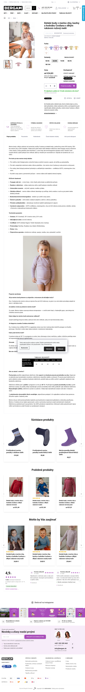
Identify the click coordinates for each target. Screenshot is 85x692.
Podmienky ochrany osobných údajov (33, 664)
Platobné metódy (50, 668)
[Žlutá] (76, 48)
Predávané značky (71, 669)
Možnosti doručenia (69, 81)
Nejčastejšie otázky (71, 666)
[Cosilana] (46, 53)
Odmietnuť (49, 349)
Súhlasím (60, 349)
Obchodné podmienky (31, 661)
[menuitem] (6, 13)
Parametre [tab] (24, 136)
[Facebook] (72, 643)
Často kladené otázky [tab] (52, 136)
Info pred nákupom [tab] (70, 136)
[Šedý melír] (61, 48)
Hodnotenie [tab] (36, 136)
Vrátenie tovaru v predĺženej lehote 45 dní (53, 662)
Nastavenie (24, 348)
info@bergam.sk (60, 648)
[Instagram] (72, 647)
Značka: (48, 37)
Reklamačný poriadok (31, 670)
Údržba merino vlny (14, 2)
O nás (5, 2)
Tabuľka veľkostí (69, 57)
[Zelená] (71, 48)
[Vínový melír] (66, 48)
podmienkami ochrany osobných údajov (24, 640)
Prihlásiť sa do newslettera (35, 636)
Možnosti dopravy (50, 665)
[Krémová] (46, 48)
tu (51, 344)
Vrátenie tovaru (29, 668)
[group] (16, 545)
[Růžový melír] (56, 48)
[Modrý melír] (51, 48)
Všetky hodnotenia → (12, 589)
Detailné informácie (49, 113)
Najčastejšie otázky (27, 2)
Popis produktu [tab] (11, 136)
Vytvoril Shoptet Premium (25, 688)
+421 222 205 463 (61, 643)
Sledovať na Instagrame (44, 602)
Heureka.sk (34, 582)
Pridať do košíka (66, 86)
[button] (81, 444)
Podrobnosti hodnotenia (68, 33)
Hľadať (34, 8)
